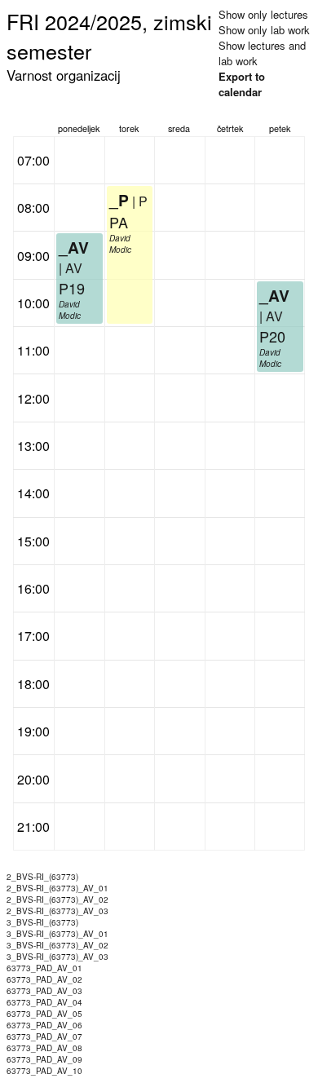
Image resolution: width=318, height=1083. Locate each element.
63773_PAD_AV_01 (44, 968)
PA (118, 221)
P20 (272, 336)
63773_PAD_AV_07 (44, 1036)
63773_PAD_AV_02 (44, 979)
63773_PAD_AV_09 (44, 1059)
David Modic (70, 309)
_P (119, 199)
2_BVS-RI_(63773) (42, 876)
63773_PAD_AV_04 (44, 1002)
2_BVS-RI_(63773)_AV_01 (57, 888)
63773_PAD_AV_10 (44, 1070)
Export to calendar (242, 84)
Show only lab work (264, 30)
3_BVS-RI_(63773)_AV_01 (57, 933)
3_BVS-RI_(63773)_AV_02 (57, 945)
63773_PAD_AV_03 (44, 991)
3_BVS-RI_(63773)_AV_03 (57, 956)
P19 (72, 287)
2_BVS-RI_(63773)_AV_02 (57, 899)
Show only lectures (263, 14)
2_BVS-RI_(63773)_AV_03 (57, 911)
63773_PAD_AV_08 (44, 1048)
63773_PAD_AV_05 (44, 1013)
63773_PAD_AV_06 (44, 1025)
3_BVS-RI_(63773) (42, 922)
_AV (74, 247)
